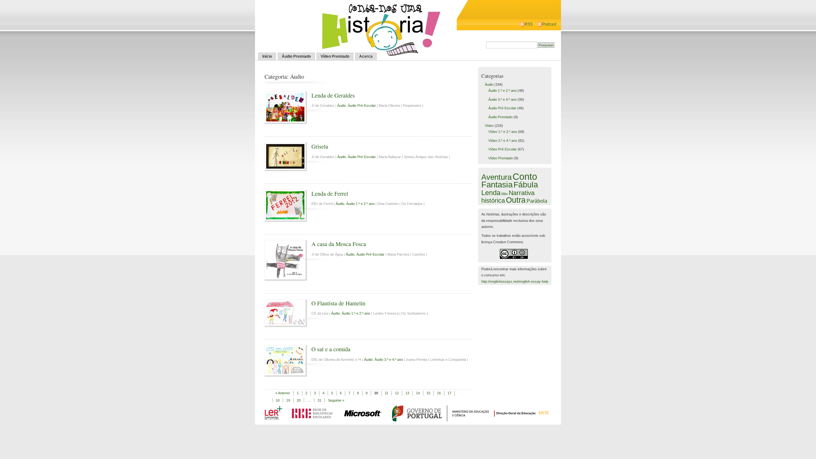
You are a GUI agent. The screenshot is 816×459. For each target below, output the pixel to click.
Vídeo (489, 125)
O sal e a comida (330, 349)
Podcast (549, 24)
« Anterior (282, 393)
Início (267, 56)
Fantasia (497, 184)
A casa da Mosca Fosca (338, 244)
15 (428, 393)
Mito (504, 194)
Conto (525, 176)
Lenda (490, 193)
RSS (529, 24)
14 (418, 393)
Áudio (341, 105)
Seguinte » (336, 400)
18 (278, 400)
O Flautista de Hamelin (338, 303)
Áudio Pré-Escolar (362, 105)
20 (299, 400)
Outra (516, 199)
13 (407, 393)
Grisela (319, 146)
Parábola (537, 201)
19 (288, 400)
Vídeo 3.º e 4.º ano (502, 140)
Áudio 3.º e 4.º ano (389, 359)
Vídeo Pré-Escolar (502, 149)
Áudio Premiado (296, 56)
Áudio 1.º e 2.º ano (360, 204)
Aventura (496, 177)
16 (439, 393)
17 (449, 393)
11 (386, 393)
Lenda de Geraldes (333, 95)
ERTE (544, 413)
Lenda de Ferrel (329, 193)
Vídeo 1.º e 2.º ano (502, 132)
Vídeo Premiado (335, 56)
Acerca (366, 56)
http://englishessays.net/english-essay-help (514, 281)
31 (319, 400)
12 (397, 393)
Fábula (526, 184)
